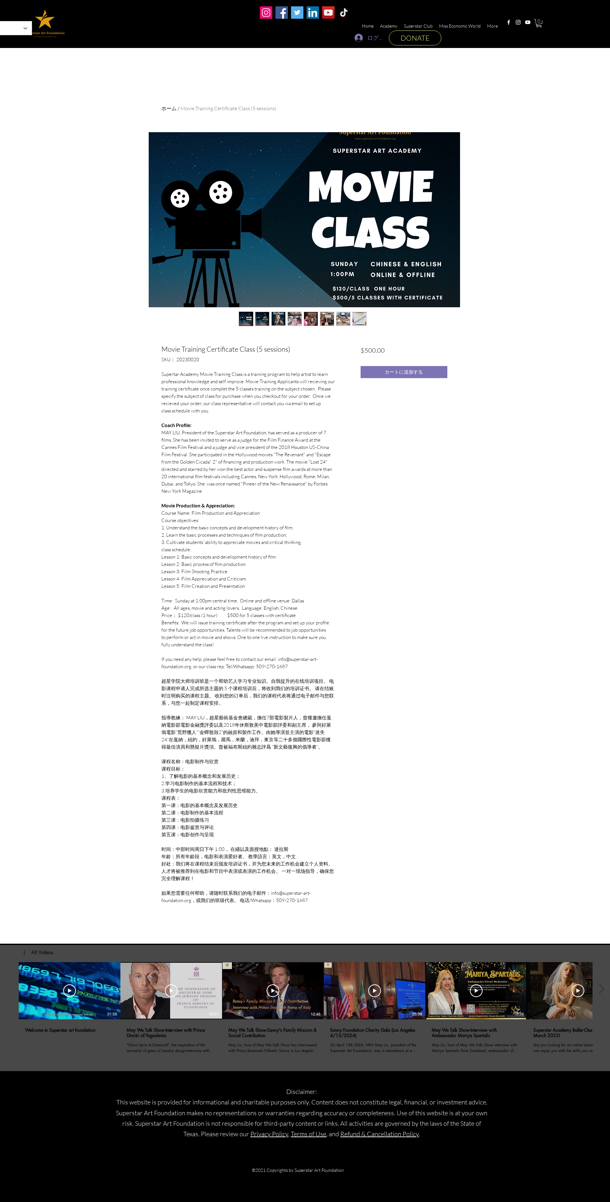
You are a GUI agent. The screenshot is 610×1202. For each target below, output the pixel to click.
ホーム (169, 108)
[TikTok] (344, 12)
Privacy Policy (269, 1134)
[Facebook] (508, 22)
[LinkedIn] (313, 12)
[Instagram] (518, 22)
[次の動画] (601, 989)
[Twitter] (297, 12)
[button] (539, 23)
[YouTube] (528, 22)
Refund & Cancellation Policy (379, 1134)
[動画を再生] (69, 990)
